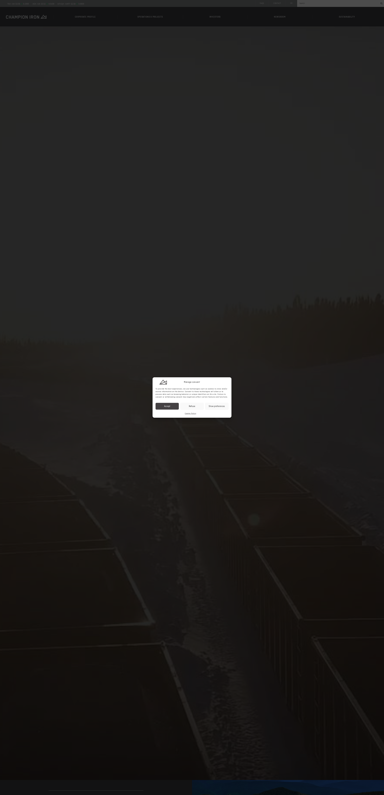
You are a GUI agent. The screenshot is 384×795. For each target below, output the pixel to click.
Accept (167, 406)
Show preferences (217, 406)
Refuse (192, 406)
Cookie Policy (190, 413)
